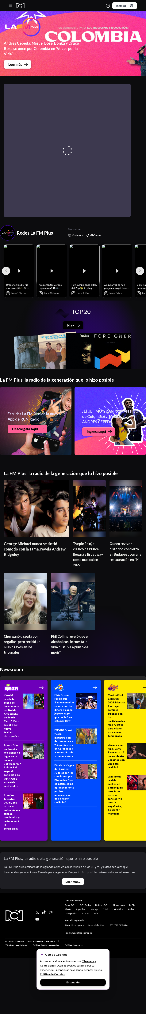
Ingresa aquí (96, 431)
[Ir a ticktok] (37, 912)
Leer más (15, 64)
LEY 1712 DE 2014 (118, 925)
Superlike (80, 909)
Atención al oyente (74, 925)
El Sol (105, 909)
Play (70, 325)
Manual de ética (96, 925)
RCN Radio (85, 905)
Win (96, 913)
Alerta (68, 909)
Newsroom (119, 905)
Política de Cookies (52, 974)
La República (71, 913)
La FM (132, 905)
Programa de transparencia (78, 932)
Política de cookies (74, 945)
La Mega (94, 909)
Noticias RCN (102, 905)
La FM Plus (118, 909)
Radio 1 (131, 909)
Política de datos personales (46, 945)
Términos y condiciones (16, 945)
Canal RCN (70, 905)
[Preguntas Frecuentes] (108, 6)
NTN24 (85, 913)
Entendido (73, 982)
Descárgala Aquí (25, 429)
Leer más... (73, 881)
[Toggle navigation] (10, 6)
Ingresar (121, 5)
